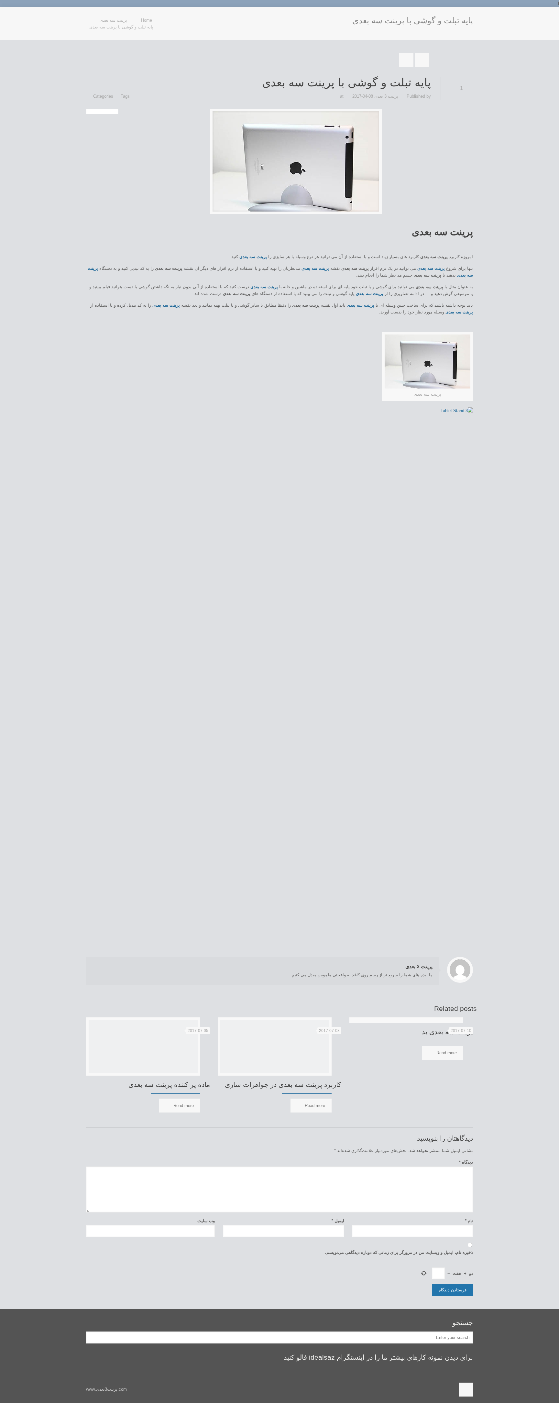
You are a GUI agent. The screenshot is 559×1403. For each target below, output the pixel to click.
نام (469, 1220)
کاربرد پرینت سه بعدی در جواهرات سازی (283, 1084)
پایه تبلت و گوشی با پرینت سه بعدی (121, 27)
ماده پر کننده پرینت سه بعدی (169, 1084)
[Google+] (96, 16)
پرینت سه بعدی (442, 231)
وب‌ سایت (206, 1220)
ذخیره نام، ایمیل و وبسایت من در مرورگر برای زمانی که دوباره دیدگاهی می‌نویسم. (399, 1252)
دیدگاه (466, 1162)
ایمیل (338, 1220)
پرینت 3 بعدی (386, 96)
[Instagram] (89, 16)
